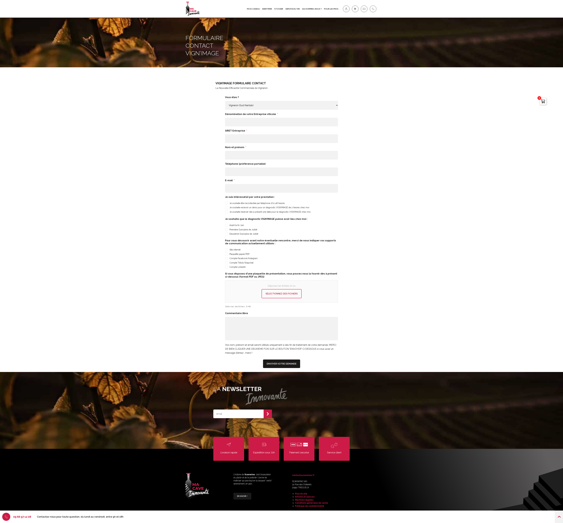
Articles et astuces (304, 497)
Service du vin (292, 9)
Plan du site (301, 494)
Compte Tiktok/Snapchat (241, 263)
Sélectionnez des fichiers (282, 293)
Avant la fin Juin (236, 225)
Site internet (234, 250)
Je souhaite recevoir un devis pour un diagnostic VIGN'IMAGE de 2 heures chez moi (269, 207)
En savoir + (242, 496)
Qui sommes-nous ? (312, 9)
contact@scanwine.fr (303, 475)
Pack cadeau (253, 9)
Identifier (267, 9)
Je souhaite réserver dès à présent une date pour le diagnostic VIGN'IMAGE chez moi (270, 212)
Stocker (278, 9)
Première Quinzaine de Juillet (243, 229)
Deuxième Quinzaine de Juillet (243, 234)
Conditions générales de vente (311, 503)
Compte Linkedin (237, 267)
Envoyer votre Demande (281, 363)
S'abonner (268, 414)
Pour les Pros (331, 9)
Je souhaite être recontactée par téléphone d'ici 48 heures (257, 203)
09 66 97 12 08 (22, 516)
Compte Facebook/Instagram (243, 258)
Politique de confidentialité (309, 506)
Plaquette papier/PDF (239, 254)
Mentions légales (304, 500)
